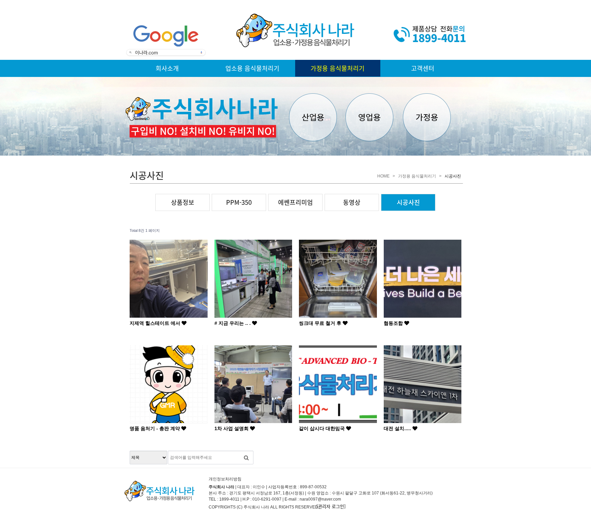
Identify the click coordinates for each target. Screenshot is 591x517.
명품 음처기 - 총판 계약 (155, 428)
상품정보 (182, 202)
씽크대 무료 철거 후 (321, 323)
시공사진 (408, 202)
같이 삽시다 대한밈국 (322, 428)
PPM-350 (239, 202)
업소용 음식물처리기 (252, 68)
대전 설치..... (398, 428)
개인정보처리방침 (225, 479)
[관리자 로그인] (331, 506)
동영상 (351, 202)
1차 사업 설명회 (232, 428)
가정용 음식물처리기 (338, 68)
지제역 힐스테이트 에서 (156, 323)
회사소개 (167, 68)
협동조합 (394, 323)
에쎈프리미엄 (295, 202)
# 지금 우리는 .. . (233, 323)
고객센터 (422, 68)
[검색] (246, 457)
